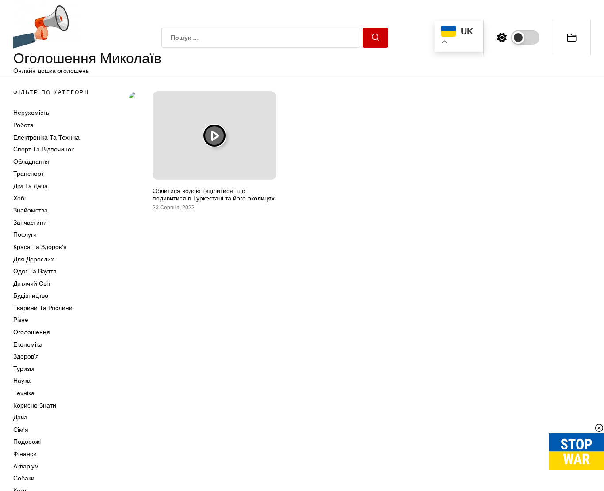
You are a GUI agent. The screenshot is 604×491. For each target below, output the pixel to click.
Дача (20, 417)
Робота (23, 124)
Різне (20, 319)
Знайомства (30, 210)
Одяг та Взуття (35, 271)
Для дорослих (33, 259)
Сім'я (20, 429)
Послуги (25, 234)
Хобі (19, 198)
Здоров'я (26, 356)
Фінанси (25, 453)
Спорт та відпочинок (43, 149)
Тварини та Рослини (43, 307)
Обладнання (31, 161)
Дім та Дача (30, 185)
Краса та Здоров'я (40, 246)
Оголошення (31, 332)
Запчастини (30, 222)
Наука (22, 380)
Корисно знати (34, 405)
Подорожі (27, 441)
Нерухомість (31, 112)
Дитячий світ (31, 283)
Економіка (27, 344)
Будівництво (30, 295)
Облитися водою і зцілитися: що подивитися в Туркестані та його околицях (214, 194)
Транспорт (28, 173)
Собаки (23, 478)
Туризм (23, 368)
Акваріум (26, 466)
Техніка (23, 393)
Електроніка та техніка (46, 137)
